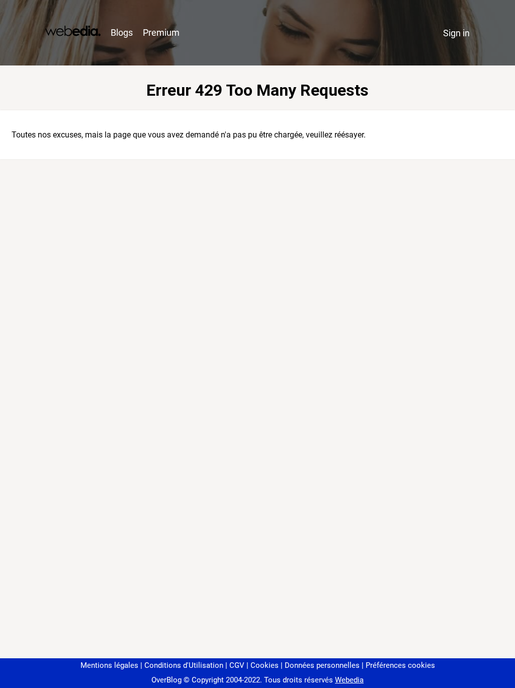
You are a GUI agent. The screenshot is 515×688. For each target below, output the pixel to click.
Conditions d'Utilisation (183, 665)
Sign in (456, 33)
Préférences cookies (400, 665)
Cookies (264, 665)
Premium (161, 32)
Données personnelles (322, 665)
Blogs (122, 32)
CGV (236, 665)
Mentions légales (109, 665)
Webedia (349, 679)
